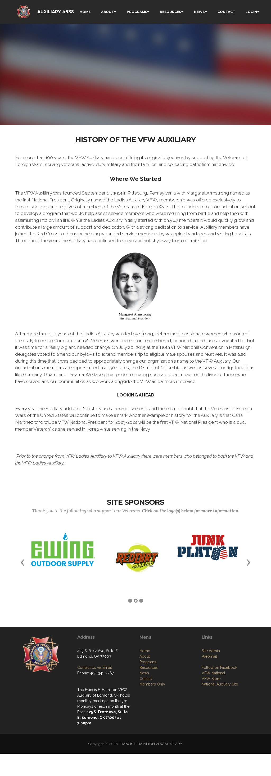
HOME (85, 12)
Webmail (209, 656)
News (144, 673)
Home (144, 651)
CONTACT (226, 12)
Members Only (152, 684)
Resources (148, 667)
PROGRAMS (137, 12)
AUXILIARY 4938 (55, 11)
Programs (147, 662)
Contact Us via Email (94, 667)
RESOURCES (170, 12)
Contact (146, 678)
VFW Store (211, 678)
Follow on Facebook (219, 667)
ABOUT (107, 12)
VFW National (213, 673)
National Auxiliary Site (220, 684)
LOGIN (251, 12)
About (144, 656)
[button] (22, 562)
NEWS (199, 12)
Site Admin (211, 651)
